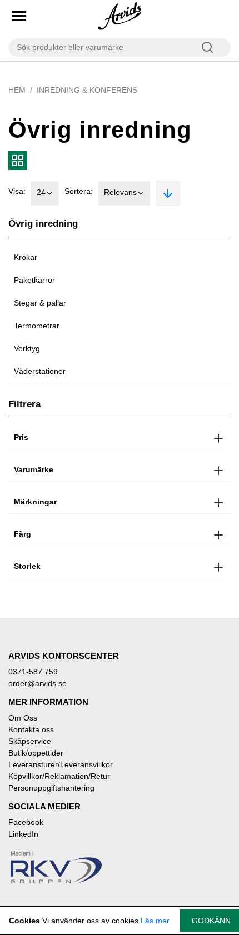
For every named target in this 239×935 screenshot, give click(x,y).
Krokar (25, 257)
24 (41, 192)
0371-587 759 (33, 671)
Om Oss (22, 717)
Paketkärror (34, 280)
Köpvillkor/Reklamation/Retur (59, 776)
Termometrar (36, 325)
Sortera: (78, 191)
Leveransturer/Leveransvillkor (60, 764)
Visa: (17, 191)
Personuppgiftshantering (51, 787)
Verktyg (27, 348)
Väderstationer (40, 371)
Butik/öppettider (35, 752)
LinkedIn (23, 833)
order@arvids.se (37, 683)
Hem (17, 90)
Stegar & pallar (40, 302)
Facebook (25, 822)
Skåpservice (29, 741)
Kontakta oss (31, 729)
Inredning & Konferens (87, 90)
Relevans (120, 192)
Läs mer (155, 920)
